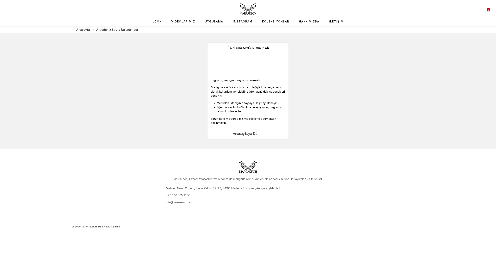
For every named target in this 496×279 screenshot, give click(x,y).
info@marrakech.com (179, 202)
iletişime (254, 118)
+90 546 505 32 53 (178, 195)
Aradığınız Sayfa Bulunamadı (117, 30)
